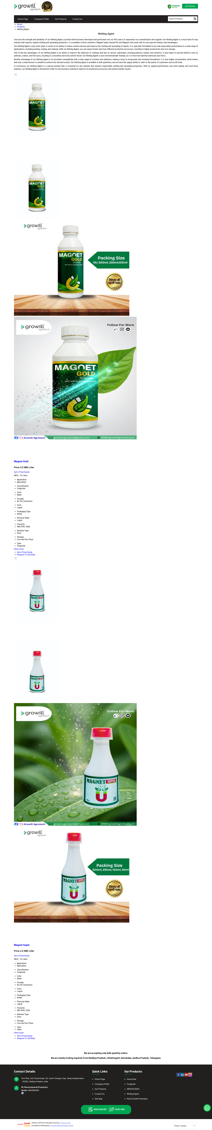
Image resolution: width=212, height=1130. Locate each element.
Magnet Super (22, 945)
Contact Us (77, 19)
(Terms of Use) (65, 1123)
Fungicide (131, 1084)
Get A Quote (190, 6)
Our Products (60, 19)
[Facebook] (178, 1076)
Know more (19, 549)
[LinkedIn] (182, 1076)
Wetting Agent (133, 1094)
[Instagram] (190, 1076)
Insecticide (131, 1079)
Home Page (23, 19)
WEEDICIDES (133, 1089)
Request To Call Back (26, 554)
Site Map (98, 1099)
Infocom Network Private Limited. (62, 1125)
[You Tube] (186, 1076)
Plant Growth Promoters (137, 1099)
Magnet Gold (21, 461)
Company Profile (41, 19)
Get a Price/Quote (21, 472)
